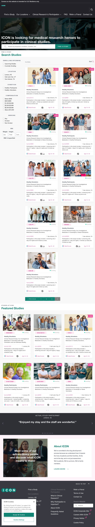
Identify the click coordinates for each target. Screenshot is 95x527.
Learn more (60, 469)
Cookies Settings (19, 520)
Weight (5, 132)
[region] (18, 512)
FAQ (66, 14)
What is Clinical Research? (56, 496)
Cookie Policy (79, 522)
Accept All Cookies (19, 515)
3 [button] (45, 433)
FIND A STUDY (63, 46)
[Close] (34, 502)
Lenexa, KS (32, 497)
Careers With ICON (81, 514)
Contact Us (87, 14)
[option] (16, 336)
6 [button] (50, 433)
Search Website (79, 501)
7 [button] (52, 433)
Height (11, 132)
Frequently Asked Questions (57, 512)
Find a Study (9, 14)
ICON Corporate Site (81, 511)
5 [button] (49, 433)
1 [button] (46, 361)
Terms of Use (78, 493)
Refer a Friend (75, 14)
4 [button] (47, 433)
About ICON (55, 508)
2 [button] (48, 361)
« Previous (31, 299)
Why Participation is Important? (58, 502)
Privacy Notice (79, 518)
